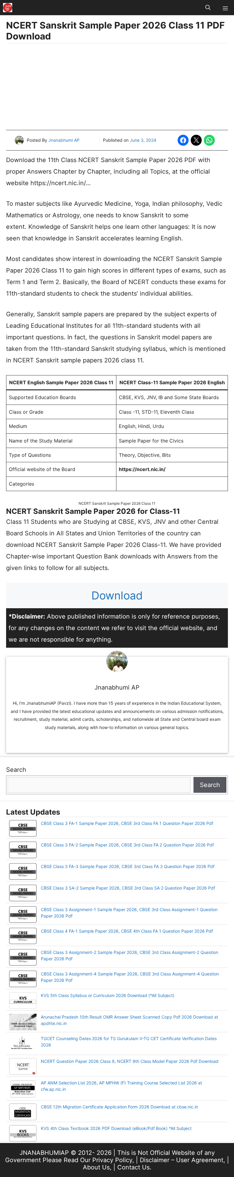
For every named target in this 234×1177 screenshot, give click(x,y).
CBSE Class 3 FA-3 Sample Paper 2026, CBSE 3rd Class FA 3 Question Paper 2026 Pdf (127, 866)
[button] (208, 7)
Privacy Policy (112, 1160)
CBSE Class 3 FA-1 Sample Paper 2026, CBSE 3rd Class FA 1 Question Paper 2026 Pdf (127, 823)
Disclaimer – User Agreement (181, 1160)
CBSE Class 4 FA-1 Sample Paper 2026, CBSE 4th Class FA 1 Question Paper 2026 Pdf (127, 931)
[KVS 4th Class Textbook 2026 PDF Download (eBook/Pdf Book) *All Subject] (23, 1134)
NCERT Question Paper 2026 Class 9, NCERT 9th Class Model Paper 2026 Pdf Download (129, 1061)
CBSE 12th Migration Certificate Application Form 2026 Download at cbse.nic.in (119, 1106)
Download (117, 595)
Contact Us (133, 1167)
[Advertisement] (117, 87)
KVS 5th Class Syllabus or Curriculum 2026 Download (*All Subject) (107, 995)
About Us (96, 1167)
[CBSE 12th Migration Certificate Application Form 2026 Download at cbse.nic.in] (23, 1113)
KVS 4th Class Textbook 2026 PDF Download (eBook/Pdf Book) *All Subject (116, 1128)
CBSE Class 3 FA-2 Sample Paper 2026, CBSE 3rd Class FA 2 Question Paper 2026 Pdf (127, 844)
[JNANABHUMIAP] (7, 7)
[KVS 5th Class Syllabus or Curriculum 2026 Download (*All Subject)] (23, 1001)
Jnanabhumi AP (64, 140)
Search (16, 769)
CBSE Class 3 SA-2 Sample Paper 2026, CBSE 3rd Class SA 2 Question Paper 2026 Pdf (128, 887)
